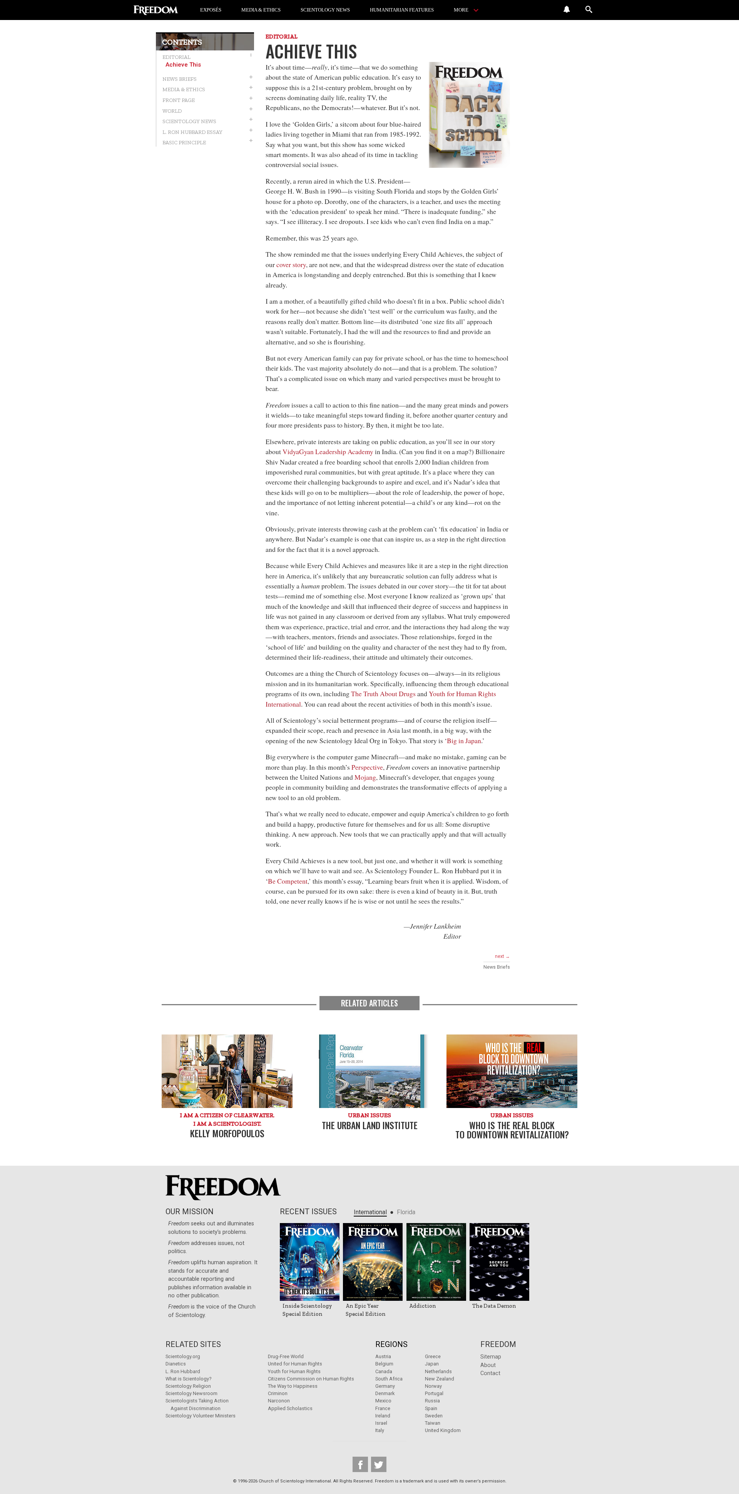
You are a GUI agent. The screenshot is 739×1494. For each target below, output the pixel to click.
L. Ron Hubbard (183, 1371)
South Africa (389, 1379)
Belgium (384, 1364)
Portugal (434, 1393)
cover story (291, 264)
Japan (432, 1364)
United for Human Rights (295, 1364)
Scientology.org (183, 1356)
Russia (432, 1401)
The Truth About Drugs (383, 693)
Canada (383, 1371)
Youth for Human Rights (294, 1371)
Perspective (367, 767)
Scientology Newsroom (191, 1393)
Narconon (279, 1401)
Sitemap (490, 1357)
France (382, 1408)
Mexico (383, 1401)
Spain (431, 1408)
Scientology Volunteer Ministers (201, 1416)
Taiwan (432, 1423)
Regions (391, 1344)
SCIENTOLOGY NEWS (325, 10)
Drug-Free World (286, 1356)
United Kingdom (443, 1430)
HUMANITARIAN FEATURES (402, 10)
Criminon (278, 1393)
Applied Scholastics (290, 1408)
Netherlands (438, 1371)
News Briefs (496, 967)
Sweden (434, 1416)
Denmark (385, 1393)
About (488, 1365)
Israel (381, 1423)
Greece (433, 1356)
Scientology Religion (188, 1386)
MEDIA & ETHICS (261, 10)
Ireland (382, 1416)
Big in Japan (464, 740)
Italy (379, 1430)
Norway (433, 1386)
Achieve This (183, 65)
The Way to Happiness (293, 1386)
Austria (383, 1356)
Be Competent (288, 881)
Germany (385, 1386)
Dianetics (176, 1364)
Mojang (365, 777)
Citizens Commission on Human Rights (311, 1379)
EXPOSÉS (210, 10)
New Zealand (439, 1379)
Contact (490, 1373)
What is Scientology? (188, 1379)
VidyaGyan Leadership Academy (328, 451)
